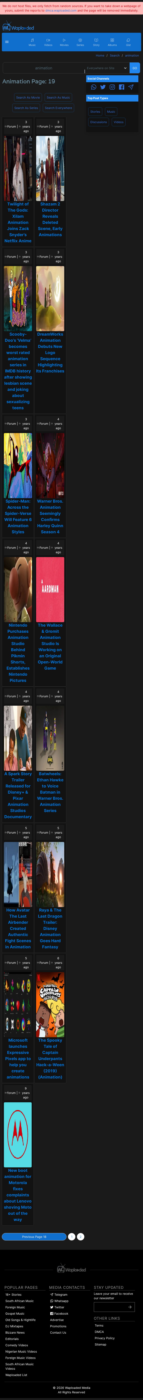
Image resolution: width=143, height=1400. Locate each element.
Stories (95, 111)
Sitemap (100, 1344)
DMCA (99, 1332)
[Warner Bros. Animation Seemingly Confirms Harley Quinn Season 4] (50, 465)
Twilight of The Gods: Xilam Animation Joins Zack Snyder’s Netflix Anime (17, 222)
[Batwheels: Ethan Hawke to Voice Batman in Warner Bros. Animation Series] (50, 738)
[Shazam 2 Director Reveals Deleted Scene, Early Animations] (50, 168)
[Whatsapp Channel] (93, 87)
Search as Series (26, 108)
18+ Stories (13, 1294)
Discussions (98, 122)
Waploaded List (16, 1375)
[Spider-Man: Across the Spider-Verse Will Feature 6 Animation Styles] (18, 465)
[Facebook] (121, 87)
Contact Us (58, 1332)
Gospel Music (14, 1313)
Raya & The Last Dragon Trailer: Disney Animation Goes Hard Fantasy (50, 928)
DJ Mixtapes (14, 1326)
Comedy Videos (16, 1345)
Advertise (57, 1320)
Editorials (12, 1339)
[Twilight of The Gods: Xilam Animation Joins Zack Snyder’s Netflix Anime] (18, 168)
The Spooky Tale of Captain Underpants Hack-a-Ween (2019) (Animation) (50, 1058)
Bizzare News (15, 1332)
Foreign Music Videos (20, 1358)
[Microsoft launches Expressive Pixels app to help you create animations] (18, 1004)
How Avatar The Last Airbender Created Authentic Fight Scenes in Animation (18, 928)
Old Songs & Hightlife (20, 1320)
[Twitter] (103, 87)
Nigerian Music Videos (21, 1351)
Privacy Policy (105, 1338)
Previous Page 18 (34, 1237)
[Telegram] (131, 87)
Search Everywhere (58, 108)
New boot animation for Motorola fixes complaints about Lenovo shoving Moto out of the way (18, 1195)
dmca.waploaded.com (61, 10)
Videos (118, 122)
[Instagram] (112, 87)
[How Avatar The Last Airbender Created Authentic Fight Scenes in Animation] (18, 874)
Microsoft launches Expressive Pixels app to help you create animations (18, 1058)
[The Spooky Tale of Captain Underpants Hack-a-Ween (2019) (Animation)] (50, 1004)
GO (135, 68)
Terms (99, 1325)
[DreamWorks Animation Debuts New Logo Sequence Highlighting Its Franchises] (50, 298)
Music (111, 111)
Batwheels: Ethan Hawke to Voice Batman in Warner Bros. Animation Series (50, 792)
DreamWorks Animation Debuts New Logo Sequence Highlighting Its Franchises (50, 352)
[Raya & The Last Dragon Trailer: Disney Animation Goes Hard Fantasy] (50, 874)
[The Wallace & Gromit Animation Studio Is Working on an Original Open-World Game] (50, 589)
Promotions (58, 1326)
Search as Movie (28, 97)
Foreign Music (15, 1307)
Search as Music (58, 97)
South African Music (19, 1301)
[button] (7, 42)
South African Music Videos (19, 1366)
